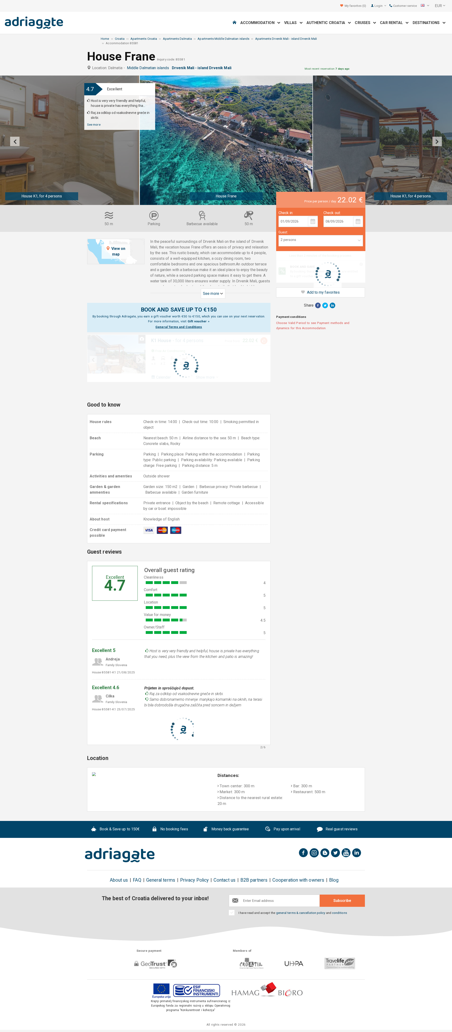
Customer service (404, 6)
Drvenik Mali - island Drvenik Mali (202, 68)
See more (94, 124)
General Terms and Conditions (178, 327)
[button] (425, 6)
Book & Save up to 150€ (119, 829)
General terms (160, 880)
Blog (334, 880)
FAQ (137, 880)
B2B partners (253, 880)
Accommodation (258, 22)
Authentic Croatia (327, 22)
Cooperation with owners (298, 880)
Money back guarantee (229, 829)
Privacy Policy (194, 880)
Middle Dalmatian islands (149, 68)
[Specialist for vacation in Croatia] (120, 855)
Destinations (428, 22)
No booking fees (173, 829)
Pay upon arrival (286, 829)
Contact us (224, 880)
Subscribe (342, 900)
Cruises (364, 22)
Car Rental (393, 22)
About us (119, 880)
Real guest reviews (341, 829)
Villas (292, 22)
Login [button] (379, 6)
